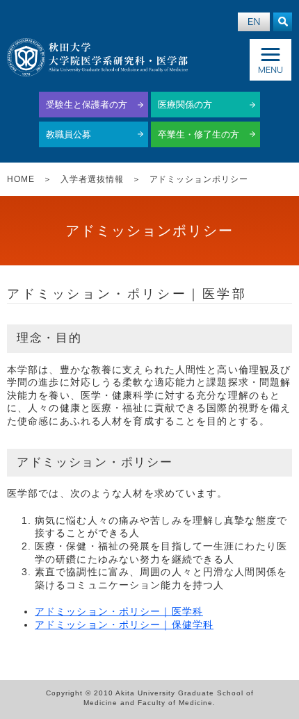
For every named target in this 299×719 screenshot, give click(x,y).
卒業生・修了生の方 (198, 134)
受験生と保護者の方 (86, 104)
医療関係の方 (185, 104)
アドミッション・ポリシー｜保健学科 (124, 624)
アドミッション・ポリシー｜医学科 (119, 611)
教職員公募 (68, 134)
